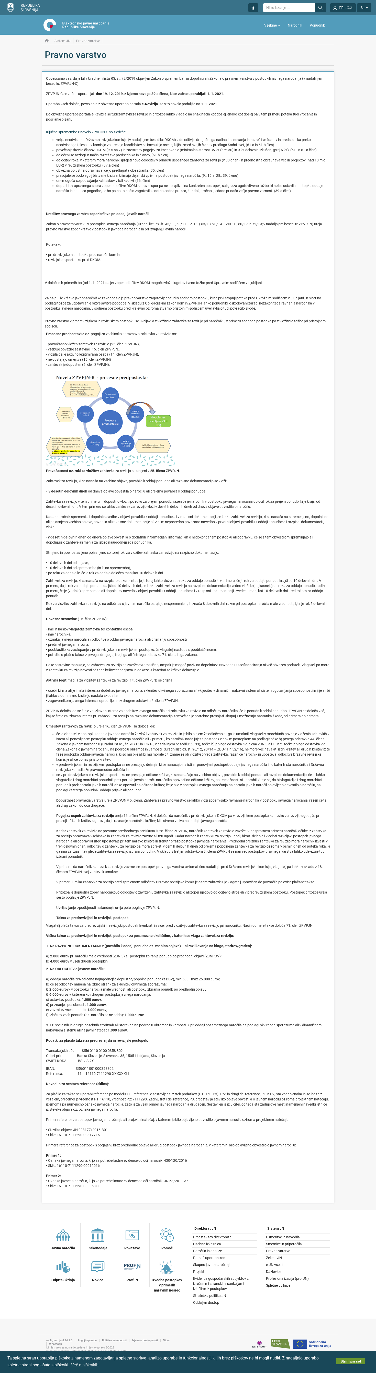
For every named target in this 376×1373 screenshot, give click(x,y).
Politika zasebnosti (114, 1340)
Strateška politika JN (209, 1296)
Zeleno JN (274, 1258)
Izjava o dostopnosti (145, 1340)
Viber (166, 1340)
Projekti (199, 1272)
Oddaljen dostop (206, 1302)
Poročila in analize (207, 1251)
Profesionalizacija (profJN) (287, 1278)
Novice (97, 1280)
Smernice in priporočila (284, 1244)
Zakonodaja (97, 1248)
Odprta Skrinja (63, 1280)
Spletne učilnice (278, 1285)
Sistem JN (62, 41)
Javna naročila (63, 1248)
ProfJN (132, 1280)
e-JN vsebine (276, 1265)
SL (363, 8)
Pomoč (167, 1248)
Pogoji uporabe (87, 1340)
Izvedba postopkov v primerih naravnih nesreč (167, 1285)
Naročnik (295, 25)
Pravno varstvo (278, 1251)
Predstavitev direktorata (212, 1237)
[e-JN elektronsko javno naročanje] (46, 41)
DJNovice (273, 1272)
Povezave (132, 1248)
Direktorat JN (205, 1228)
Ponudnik (317, 25)
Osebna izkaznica (207, 1244)
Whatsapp (55, 1344)
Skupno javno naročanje (212, 1265)
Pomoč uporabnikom (209, 1258)
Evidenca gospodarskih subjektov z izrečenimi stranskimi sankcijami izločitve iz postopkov (221, 1283)
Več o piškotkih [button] (84, 1365)
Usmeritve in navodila (283, 1237)
